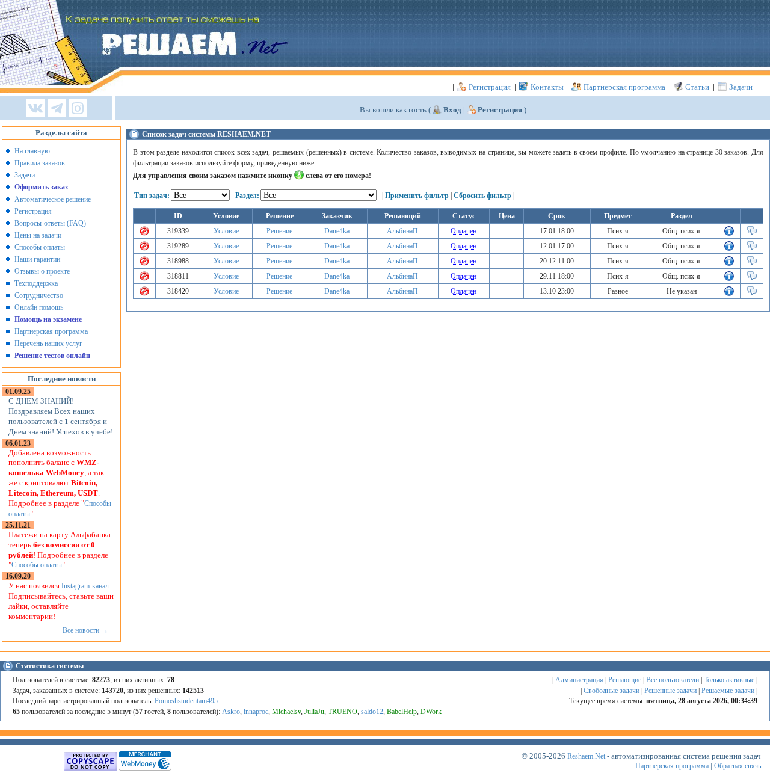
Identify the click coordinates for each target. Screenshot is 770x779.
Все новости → (85, 630)
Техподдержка (36, 283)
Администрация (579, 680)
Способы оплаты (39, 247)
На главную (32, 151)
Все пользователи (672, 680)
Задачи (741, 86)
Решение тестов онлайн (52, 355)
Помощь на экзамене (48, 319)
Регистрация (490, 86)
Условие (226, 231)
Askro (231, 711)
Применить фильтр (417, 195)
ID (178, 216)
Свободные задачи (611, 690)
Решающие (624, 680)
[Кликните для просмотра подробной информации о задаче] (729, 233)
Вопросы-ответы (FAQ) (50, 223)
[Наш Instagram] (78, 109)
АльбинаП (402, 231)
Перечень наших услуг (48, 343)
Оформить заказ (41, 187)
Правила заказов (39, 163)
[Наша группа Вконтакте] (35, 109)
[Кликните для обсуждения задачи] (752, 233)
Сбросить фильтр (482, 195)
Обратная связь (737, 766)
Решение (279, 231)
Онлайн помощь (38, 307)
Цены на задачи (37, 235)
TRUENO (342, 711)
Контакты (547, 86)
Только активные (729, 680)
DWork (431, 711)
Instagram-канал (85, 586)
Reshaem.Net (586, 756)
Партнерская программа (624, 86)
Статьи (697, 86)
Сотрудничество (38, 295)
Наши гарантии (37, 259)
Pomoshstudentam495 (186, 701)
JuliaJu (314, 711)
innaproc (256, 711)
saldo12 (372, 711)
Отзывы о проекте (42, 271)
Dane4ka (337, 231)
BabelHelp (402, 711)
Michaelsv (286, 711)
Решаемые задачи (727, 690)
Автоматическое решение (52, 199)
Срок (556, 216)
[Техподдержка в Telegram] (57, 109)
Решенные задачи (670, 690)
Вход (452, 109)
